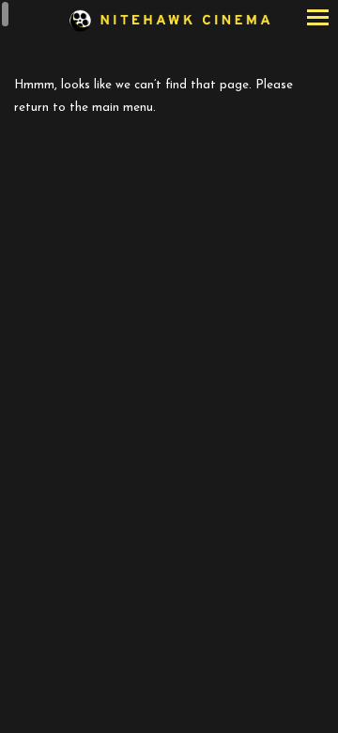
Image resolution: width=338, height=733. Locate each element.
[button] (318, 19)
